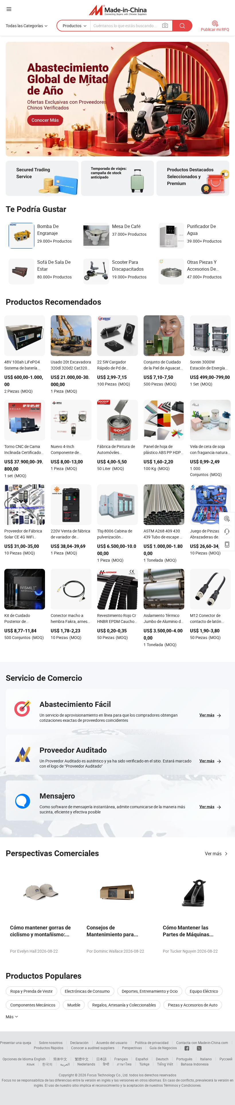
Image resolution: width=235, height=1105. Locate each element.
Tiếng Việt (165, 1064)
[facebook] (187, 1047)
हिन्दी (106, 1064)
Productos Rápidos (48, 1047)
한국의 (47, 1064)
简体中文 (60, 1059)
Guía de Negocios (163, 1047)
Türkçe (144, 1064)
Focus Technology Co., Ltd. (107, 1075)
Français (121, 1059)
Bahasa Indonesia (195, 1064)
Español (142, 1059)
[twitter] (199, 1047)
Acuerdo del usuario (111, 1042)
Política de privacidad (152, 1042)
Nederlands (86, 1064)
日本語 (101, 1059)
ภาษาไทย (124, 1064)
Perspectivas (132, 1047)
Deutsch (162, 1059)
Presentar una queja (15, 1042)
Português (184, 1059)
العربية (65, 1064)
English (40, 1059)
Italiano (206, 1059)
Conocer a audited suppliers (92, 1047)
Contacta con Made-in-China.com (202, 1042)
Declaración (79, 1042)
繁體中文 (82, 1059)
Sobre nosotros (50, 1042)
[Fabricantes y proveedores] (117, 9)
